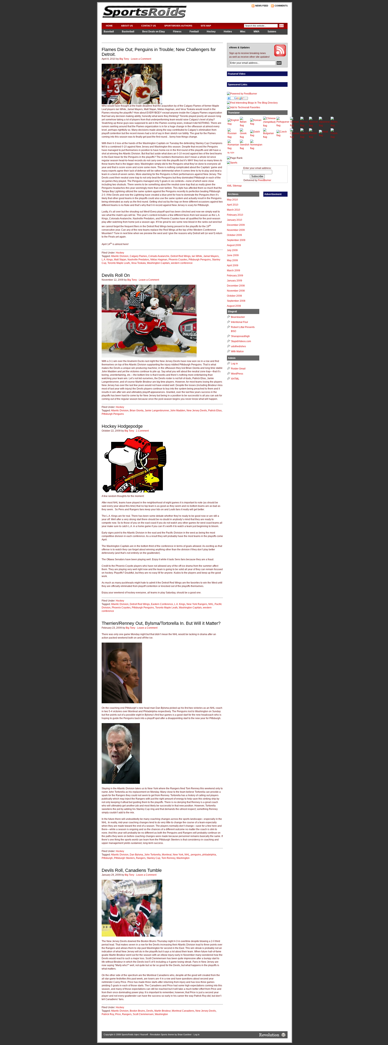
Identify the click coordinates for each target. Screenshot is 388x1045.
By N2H (231, 153)
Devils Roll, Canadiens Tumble (132, 870)
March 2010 (233, 209)
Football (194, 31)
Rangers (141, 858)
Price (118, 1014)
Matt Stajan (120, 259)
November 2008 (236, 290)
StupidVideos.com (241, 341)
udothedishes (238, 346)
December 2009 (236, 225)
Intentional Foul (239, 322)
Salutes (272, 31)
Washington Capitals (158, 263)
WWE (130, 37)
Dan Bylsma (136, 854)
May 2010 (232, 199)
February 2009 (235, 275)
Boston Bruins (137, 1010)
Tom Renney (168, 858)
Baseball (109, 31)
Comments (281, 5)
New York (178, 854)
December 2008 (236, 285)
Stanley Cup (153, 858)
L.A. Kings (107, 259)
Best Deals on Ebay (153, 31)
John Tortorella (152, 854)
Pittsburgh (107, 858)
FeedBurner (264, 180)
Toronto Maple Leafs (119, 263)
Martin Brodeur (162, 1010)
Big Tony (124, 58)
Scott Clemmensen (143, 1014)
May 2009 (232, 260)
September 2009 (236, 240)
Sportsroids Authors (178, 25)
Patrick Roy (108, 1014)
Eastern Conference (162, 604)
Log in (234, 363)
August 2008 (234, 305)
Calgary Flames (138, 256)
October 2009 (234, 235)
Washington (183, 858)
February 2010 (235, 214)
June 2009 (233, 255)
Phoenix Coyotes (178, 259)
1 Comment (142, 430)
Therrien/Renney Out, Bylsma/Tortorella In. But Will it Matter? (161, 623)
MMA (256, 31)
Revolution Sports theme (162, 1034)
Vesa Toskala (138, 263)
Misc (243, 31)
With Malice (237, 351)
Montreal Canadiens (183, 1010)
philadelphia (209, 854)
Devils (149, 1010)
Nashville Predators (138, 259)
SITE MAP (206, 25)
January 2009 (234, 280)
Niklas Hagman (158, 259)
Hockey (211, 31)
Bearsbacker (238, 317)
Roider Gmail (238, 368)
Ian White (197, 256)
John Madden (177, 410)
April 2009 (232, 265)
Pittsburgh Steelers (124, 858)
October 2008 (234, 295)
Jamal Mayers (211, 256)
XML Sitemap (234, 185)
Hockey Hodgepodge (122, 426)
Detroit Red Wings (181, 256)
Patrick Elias (215, 410)
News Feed (261, 5)
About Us (127, 25)
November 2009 (236, 230)
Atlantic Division (120, 256)
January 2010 (234, 220)
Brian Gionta (136, 410)
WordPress (237, 373)
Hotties (228, 31)
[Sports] (232, 162)
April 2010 (232, 204)
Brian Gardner (185, 1034)
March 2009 (233, 270)
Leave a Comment (141, 58)
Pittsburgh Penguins (200, 259)
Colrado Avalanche (158, 256)
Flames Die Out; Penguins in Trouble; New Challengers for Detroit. (159, 52)
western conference (182, 263)
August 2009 (234, 245)
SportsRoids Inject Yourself (134, 1034)
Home (109, 25)
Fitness (177, 31)
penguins (196, 854)
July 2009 (232, 250)
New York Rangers (197, 604)
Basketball (128, 31)
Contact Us (148, 25)
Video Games (111, 37)
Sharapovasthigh (240, 336)
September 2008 (236, 300)
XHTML (235, 378)
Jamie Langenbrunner (157, 410)
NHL (210, 604)
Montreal (167, 854)
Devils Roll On (116, 275)
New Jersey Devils (197, 410)
